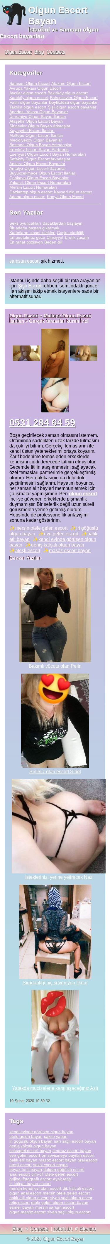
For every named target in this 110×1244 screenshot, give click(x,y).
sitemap (87, 1228)
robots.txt (62, 1228)
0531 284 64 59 (42, 422)
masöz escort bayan (70, 550)
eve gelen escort (61, 533)
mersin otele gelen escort (41, 528)
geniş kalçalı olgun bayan (57, 544)
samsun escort (24, 261)
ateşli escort (27, 550)
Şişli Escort (29, 285)
